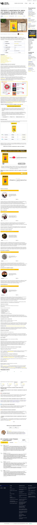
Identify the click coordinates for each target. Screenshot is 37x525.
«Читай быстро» (5, 365)
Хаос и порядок (3, 62)
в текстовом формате (16, 400)
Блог (10, 492)
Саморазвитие (30, 61)
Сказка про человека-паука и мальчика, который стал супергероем (32, 20)
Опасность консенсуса (4, 55)
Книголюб (29, 16)
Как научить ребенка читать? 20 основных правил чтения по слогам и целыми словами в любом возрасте (32, 14)
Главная (11, 487)
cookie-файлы (11, 523)
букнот (30, 3)
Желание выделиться (4, 59)
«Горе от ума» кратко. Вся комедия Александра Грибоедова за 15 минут (22, 506)
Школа (29, 50)
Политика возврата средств (13, 503)
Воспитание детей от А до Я (22, 493)
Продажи (30, 55)
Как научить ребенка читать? (23, 487)
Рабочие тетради (12, 493)
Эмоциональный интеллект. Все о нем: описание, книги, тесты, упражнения (23, 512)
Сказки (29, 18)
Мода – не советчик (4, 56)
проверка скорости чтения (18, 3)
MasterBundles (3, 78)
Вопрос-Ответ (30, 42)
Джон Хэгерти (21, 34)
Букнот (11, 495)
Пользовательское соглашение (14, 499)
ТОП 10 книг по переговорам (23, 497)
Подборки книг (31, 68)
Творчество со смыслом (4, 60)
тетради (26, 3)
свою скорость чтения (11, 367)
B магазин (23, 134)
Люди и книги (30, 43)
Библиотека (30, 41)
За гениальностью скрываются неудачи (7, 58)
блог (33, 3)
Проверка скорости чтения (13, 490)
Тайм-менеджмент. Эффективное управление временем (22, 515)
